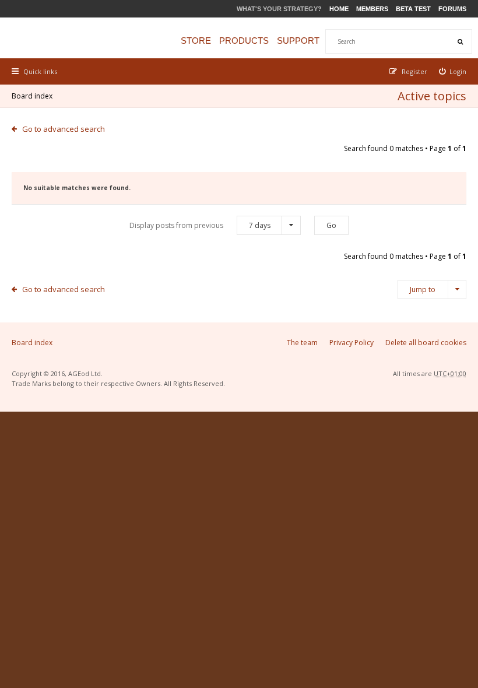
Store (196, 40)
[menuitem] (453, 71)
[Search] (460, 41)
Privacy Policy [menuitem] (351, 342)
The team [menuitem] (302, 342)
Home (339, 8)
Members (372, 8)
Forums (452, 8)
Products (244, 40)
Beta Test (413, 8)
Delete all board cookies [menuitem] (425, 342)
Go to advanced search (63, 129)
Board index (32, 96)
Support (298, 40)
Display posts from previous (199, 225)
